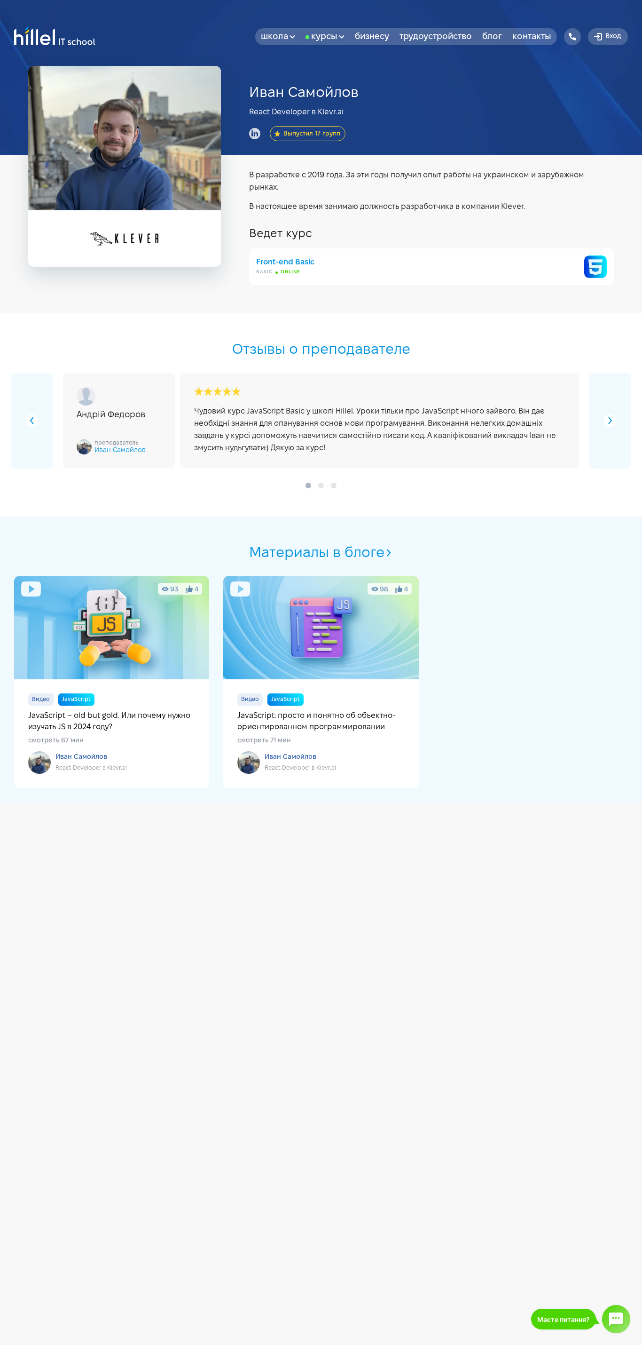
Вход (613, 36)
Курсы (324, 37)
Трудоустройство (435, 37)
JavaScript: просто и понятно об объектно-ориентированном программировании (320, 682)
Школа (274, 37)
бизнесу (372, 37)
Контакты (531, 37)
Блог (492, 37)
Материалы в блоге (316, 553)
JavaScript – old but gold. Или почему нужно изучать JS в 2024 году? (111, 682)
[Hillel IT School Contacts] (572, 36)
